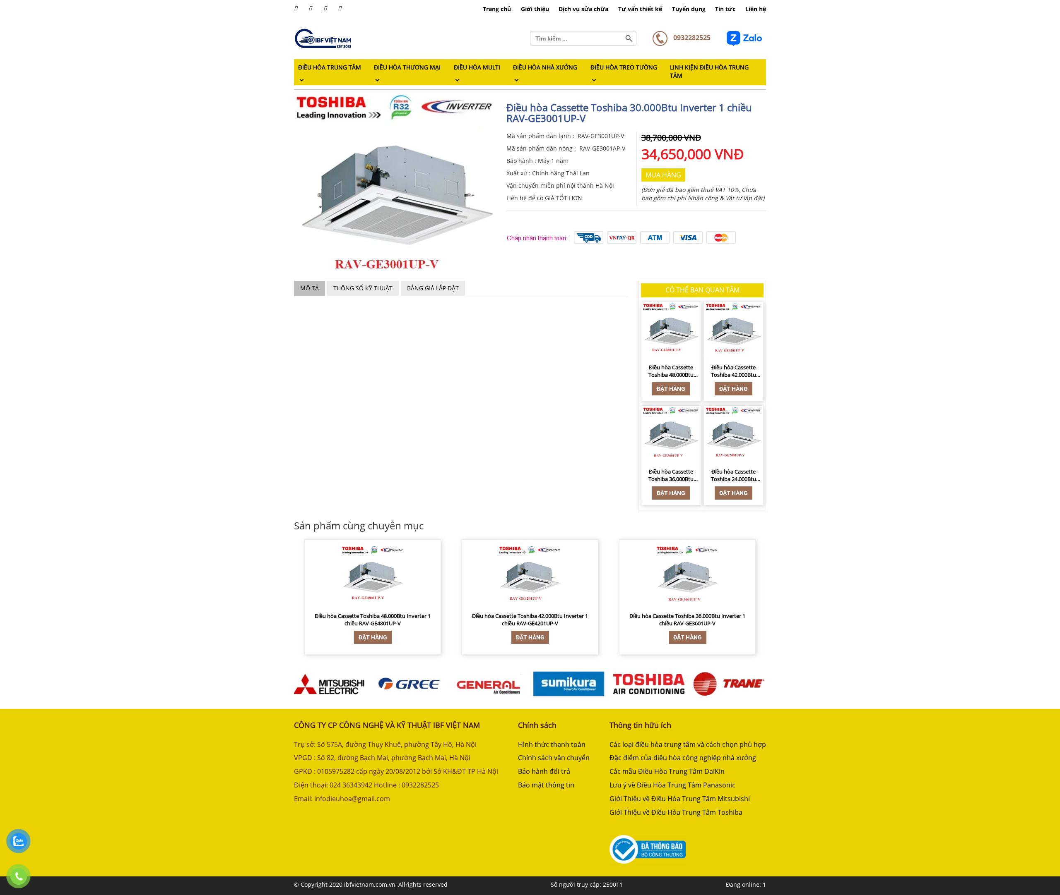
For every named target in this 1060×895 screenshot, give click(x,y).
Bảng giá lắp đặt (433, 288)
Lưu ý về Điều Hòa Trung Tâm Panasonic (672, 785)
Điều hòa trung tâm (329, 67)
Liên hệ (755, 9)
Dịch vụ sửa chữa (583, 9)
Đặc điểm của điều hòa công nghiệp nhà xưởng (683, 757)
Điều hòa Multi (477, 67)
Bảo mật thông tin (546, 785)
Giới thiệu (535, 9)
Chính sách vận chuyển (554, 757)
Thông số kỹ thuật (363, 288)
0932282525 (691, 37)
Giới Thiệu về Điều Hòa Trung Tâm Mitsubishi (680, 798)
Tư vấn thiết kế (640, 9)
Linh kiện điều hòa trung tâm (709, 71)
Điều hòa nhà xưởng (545, 67)
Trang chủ (497, 9)
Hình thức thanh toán (551, 744)
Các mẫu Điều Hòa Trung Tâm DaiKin (667, 771)
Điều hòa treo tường (623, 67)
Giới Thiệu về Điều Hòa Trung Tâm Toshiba (676, 812)
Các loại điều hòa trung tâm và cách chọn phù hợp (688, 744)
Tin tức (725, 9)
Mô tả (309, 288)
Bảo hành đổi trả (544, 771)
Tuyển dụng (689, 9)
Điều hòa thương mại (407, 67)
